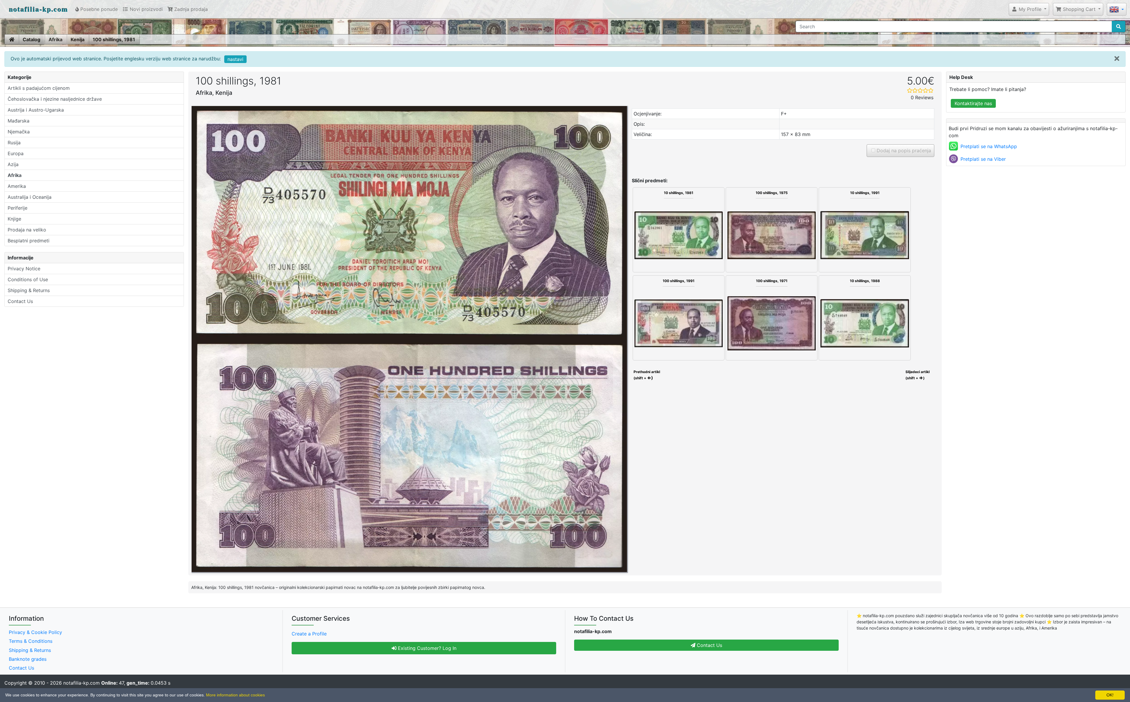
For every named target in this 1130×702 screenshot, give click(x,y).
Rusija (14, 142)
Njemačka (19, 132)
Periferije (17, 208)
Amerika (17, 186)
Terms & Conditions (30, 641)
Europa (16, 153)
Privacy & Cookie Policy (35, 632)
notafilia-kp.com (38, 9)
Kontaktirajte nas (973, 103)
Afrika (55, 39)
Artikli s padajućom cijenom (39, 88)
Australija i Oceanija (29, 197)
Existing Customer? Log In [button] (426, 648)
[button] (1029, 9)
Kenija (77, 39)
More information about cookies (235, 695)
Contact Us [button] (708, 645)
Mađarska (18, 121)
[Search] (1118, 26)
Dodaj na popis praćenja (903, 150)
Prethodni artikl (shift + (646, 375)
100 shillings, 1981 (114, 39)
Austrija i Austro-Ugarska (36, 110)
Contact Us (20, 301)
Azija (13, 164)
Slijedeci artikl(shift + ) (917, 375)
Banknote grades (27, 659)
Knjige (14, 219)
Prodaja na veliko (27, 230)
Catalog (31, 39)
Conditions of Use (28, 279)
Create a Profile (309, 634)
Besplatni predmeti (28, 241)
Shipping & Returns (29, 290)
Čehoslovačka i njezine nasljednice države (55, 99)
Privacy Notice (24, 268)
